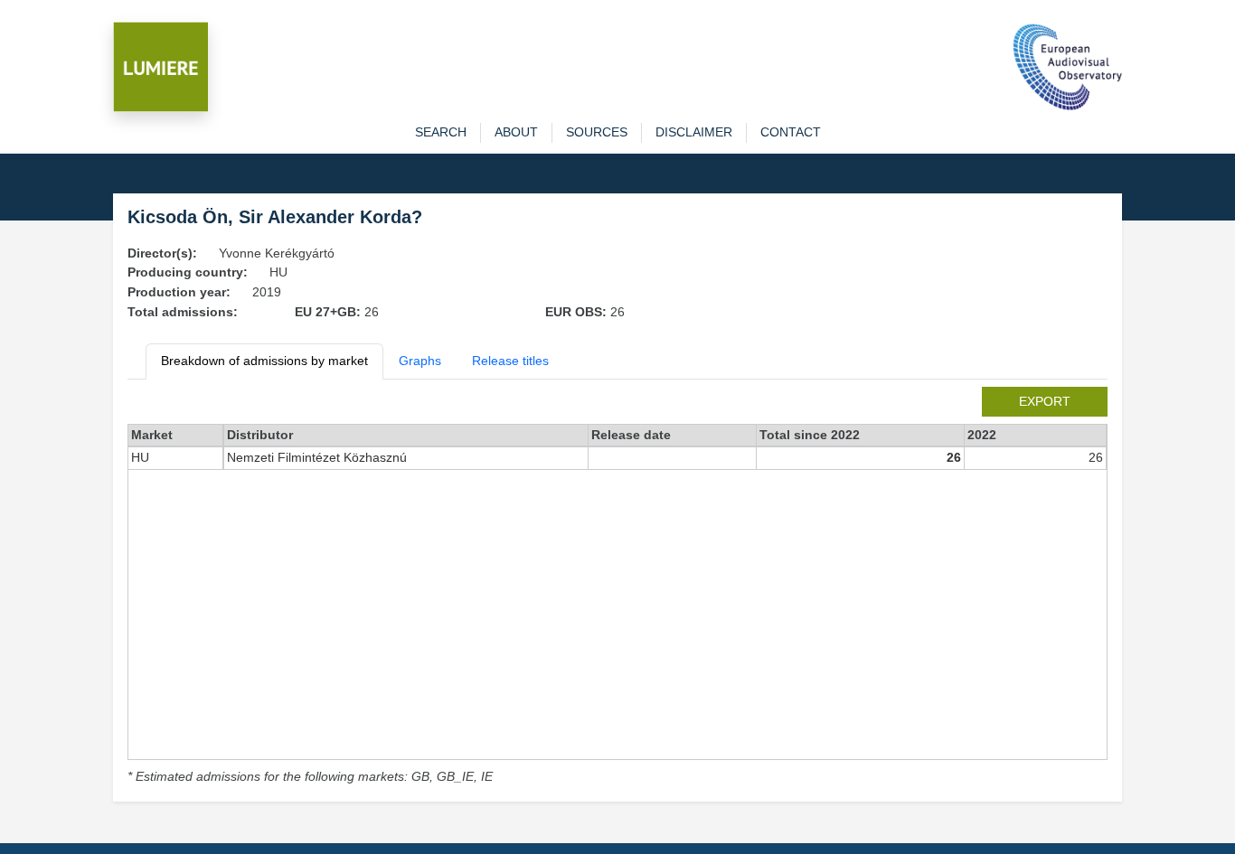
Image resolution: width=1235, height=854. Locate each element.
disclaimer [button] (693, 132)
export (1044, 401)
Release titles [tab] (510, 360)
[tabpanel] (617, 587)
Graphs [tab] (420, 360)
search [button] (441, 132)
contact (790, 132)
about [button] (516, 132)
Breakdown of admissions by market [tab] (264, 360)
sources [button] (596, 132)
